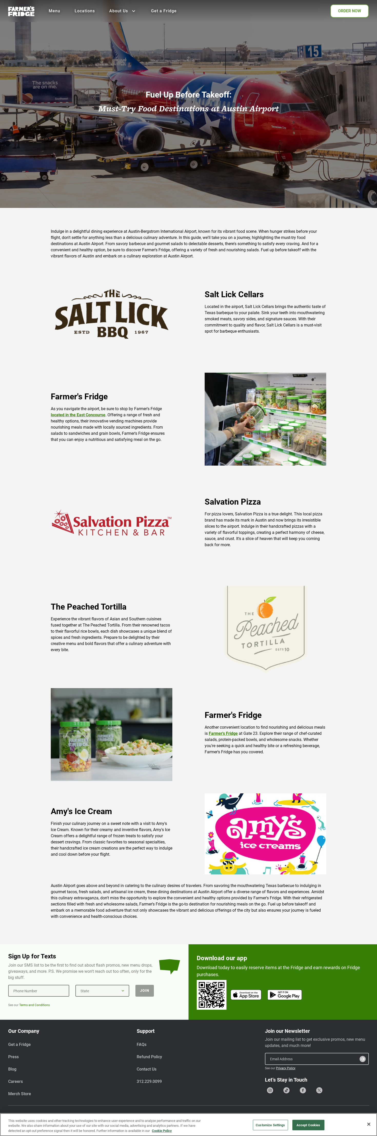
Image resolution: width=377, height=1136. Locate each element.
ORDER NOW (349, 10)
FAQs (141, 1044)
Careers (15, 1081)
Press (13, 1056)
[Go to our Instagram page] (270, 1090)
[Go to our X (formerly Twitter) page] (319, 1090)
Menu (54, 10)
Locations (85, 10)
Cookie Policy (162, 1131)
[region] (188, 1124)
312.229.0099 (149, 1081)
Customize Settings (270, 1125)
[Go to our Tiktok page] (286, 1090)
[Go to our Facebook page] (303, 1090)
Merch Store (19, 1093)
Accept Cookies (308, 1125)
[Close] (368, 1124)
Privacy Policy (285, 1068)
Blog (12, 1069)
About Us (118, 10)
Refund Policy (149, 1056)
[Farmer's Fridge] (21, 11)
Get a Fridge (164, 10)
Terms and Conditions (34, 1005)
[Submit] (363, 1059)
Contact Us (146, 1069)
